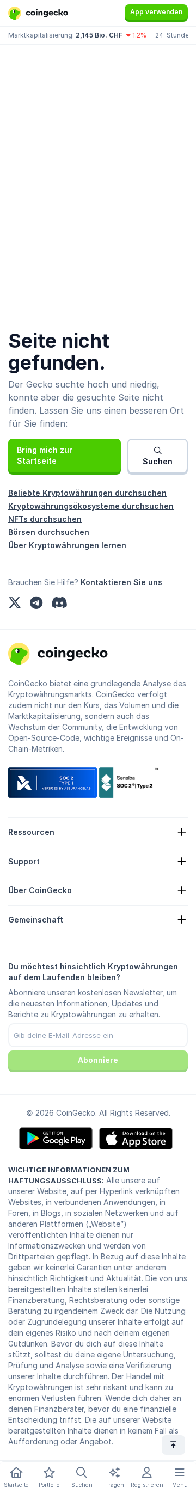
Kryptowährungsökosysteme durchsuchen (91, 506)
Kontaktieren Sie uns (121, 582)
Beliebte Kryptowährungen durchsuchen (87, 492)
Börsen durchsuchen (48, 532)
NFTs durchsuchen (45, 519)
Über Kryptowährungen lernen (67, 545)
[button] (64, 455)
